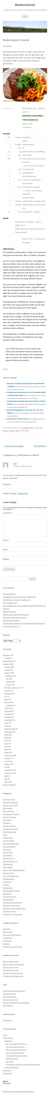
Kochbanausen (8, 879)
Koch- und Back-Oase (11, 876)
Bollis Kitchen (8, 808)
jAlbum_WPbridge (9, 612)
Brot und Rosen (8, 811)
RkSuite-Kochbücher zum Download (16, 1003)
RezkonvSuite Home (10, 1000)
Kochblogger (7, 938)
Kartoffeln (8, 720)
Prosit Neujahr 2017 (10, 603)
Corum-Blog (7, 820)
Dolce (5, 835)
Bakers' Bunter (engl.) (11, 961)
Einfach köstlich (8, 841)
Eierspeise (8, 693)
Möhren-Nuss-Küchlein (11, 620)
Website (6, 559)
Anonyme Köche (9, 799)
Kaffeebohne (8, 864)
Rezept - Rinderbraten (19, 493)
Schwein (7, 758)
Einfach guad (7, 838)
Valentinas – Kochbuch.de (12, 914)
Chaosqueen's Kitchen (11, 814)
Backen (7, 673)
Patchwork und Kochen (11, 905)
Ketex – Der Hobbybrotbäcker (14, 870)
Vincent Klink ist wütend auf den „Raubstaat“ (19, 597)
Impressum (7, 1070)
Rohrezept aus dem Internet (16, 1050)
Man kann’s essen (9, 897)
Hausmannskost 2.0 (10, 861)
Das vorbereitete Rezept (15, 1053)
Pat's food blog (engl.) (11, 970)
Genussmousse (9, 858)
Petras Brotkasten (9, 997)
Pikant (6, 738)
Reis (6, 746)
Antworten (7, 484)
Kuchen (8, 685)
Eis (5, 696)
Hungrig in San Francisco (12, 935)
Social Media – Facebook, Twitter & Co (16, 600)
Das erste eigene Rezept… (15, 1047)
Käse (6, 723)
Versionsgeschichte (11, 1067)
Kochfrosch (7, 882)
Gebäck (9, 682)
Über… (5, 1035)
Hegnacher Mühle (9, 994)
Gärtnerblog (7, 1020)
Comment (7, 513)
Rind (17, 431)
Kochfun (6, 885)
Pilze (6, 740)
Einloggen (7, 1083)
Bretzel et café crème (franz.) (13, 964)
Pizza (6, 743)
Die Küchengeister (9, 832)
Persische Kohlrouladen (13, 446)
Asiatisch (7, 667)
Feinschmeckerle (9, 846)
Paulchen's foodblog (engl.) (13, 973)
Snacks (7, 761)
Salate (6, 752)
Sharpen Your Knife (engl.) (12, 947)
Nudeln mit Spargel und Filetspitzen (16, 614)
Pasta (6, 735)
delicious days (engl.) (10, 967)
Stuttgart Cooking (9, 911)
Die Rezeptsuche (12, 1058)
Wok (6, 779)
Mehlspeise (8, 732)
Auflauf (7, 670)
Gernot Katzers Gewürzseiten (14, 991)
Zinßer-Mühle (8, 1005)
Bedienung (8, 1041)
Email (6, 549)
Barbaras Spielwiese (10, 802)
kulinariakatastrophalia (11, 891)
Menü (25, 16)
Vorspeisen (8, 773)
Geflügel (7, 711)
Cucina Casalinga (9, 826)
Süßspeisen (8, 755)
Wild (6, 776)
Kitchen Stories (8, 873)
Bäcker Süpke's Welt (10, 805)
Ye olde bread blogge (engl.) (13, 976)
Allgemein (6, 655)
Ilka (37, 428)
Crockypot (6, 823)
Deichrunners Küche (10, 829)
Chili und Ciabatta (9, 817)
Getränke (7, 717)
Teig (5, 767)
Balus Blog (7, 929)
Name (6, 540)
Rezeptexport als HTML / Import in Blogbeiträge (23, 1064)
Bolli (15, 464)
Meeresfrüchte (9, 729)
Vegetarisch (8, 770)
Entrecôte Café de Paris (17, 419)
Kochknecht (7, 941)
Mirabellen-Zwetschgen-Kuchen (14, 617)
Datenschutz (7, 1073)
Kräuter (7, 658)
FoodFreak (7, 849)
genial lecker (7, 855)
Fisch (6, 699)
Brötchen (9, 676)
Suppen (7, 764)
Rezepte (12, 431)
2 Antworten (7, 46)
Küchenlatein (8, 867)
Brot (7, 679)
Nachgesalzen (8, 899)
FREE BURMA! (40, 446)
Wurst (6, 782)
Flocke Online (8, 932)
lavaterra (6, 944)
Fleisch (5, 431)
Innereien (9, 705)
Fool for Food (7, 852)
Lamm (6, 726)
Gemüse (7, 714)
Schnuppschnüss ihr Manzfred (14, 908)
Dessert (7, 690)
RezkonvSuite (25, 5)
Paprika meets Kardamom (12, 902)
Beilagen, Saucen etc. (12, 687)
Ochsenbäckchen (9, 594)
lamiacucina (7, 894)
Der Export (10, 1061)
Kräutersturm (8, 888)
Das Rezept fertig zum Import (16, 1056)
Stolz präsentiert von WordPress (23, 1091)
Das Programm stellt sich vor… (17, 1044)
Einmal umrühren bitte (11, 844)
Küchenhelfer (8, 661)
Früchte (7, 708)
